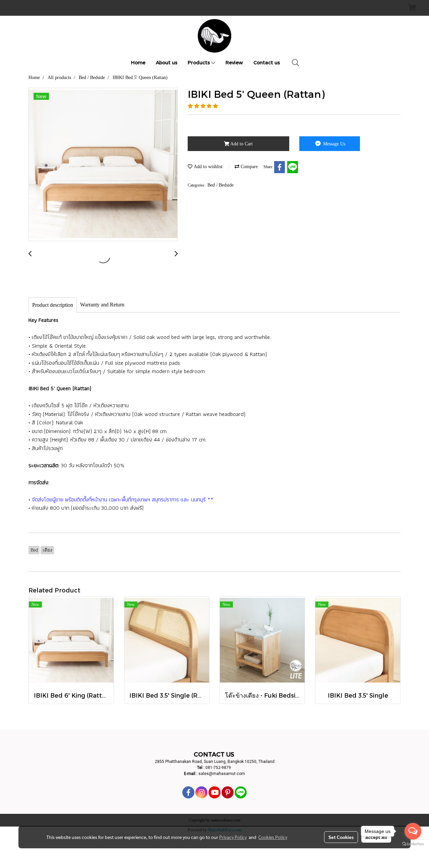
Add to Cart (241, 143)
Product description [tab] (52, 305)
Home (138, 62)
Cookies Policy (272, 837)
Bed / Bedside (220, 185)
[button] (295, 62)
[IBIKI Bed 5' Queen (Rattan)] (103, 164)
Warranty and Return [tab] (102, 304)
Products (199, 62)
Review (234, 62)
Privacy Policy (233, 837)
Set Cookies (341, 837)
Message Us (333, 143)
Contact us (266, 62)
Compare (248, 166)
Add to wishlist (207, 166)
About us (166, 62)
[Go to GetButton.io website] (413, 844)
